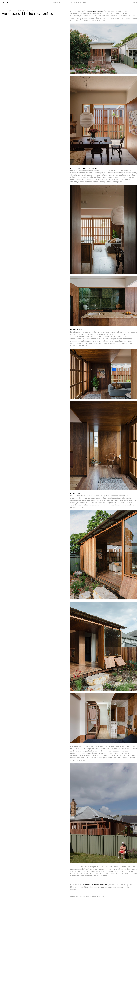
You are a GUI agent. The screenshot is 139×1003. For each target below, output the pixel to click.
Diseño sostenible (84, 896)
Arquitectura (5, 11)
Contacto (84, 2)
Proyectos (55, 2)
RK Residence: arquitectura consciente (94, 885)
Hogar (91, 896)
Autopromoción (72, 2)
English (135, 2)
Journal (79, 2)
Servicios (60, 2)
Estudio (66, 2)
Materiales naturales (98, 896)
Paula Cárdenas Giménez (29, 11)
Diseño (77, 896)
